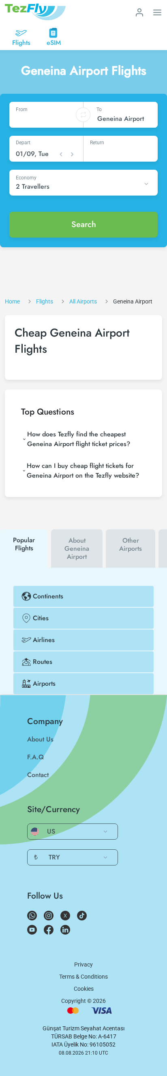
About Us (40, 739)
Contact (38, 774)
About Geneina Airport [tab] (76, 548)
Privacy (83, 964)
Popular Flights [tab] (24, 544)
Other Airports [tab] (130, 544)
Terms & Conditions (83, 976)
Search (83, 224)
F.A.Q (35, 757)
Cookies (84, 988)
